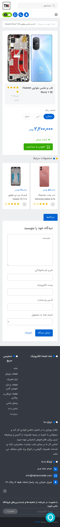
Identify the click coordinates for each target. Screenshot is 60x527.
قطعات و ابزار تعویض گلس (12, 386)
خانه (16, 368)
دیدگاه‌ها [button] (50, 217)
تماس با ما (13, 408)
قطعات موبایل (11, 374)
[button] (26, 14)
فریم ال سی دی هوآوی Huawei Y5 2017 (41, 197)
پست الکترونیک (45, 285)
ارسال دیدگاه (44, 333)
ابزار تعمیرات (12, 379)
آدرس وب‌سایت (45, 300)
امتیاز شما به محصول (42, 315)
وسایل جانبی (12, 403)
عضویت (10, 511)
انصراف (28, 333)
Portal (37, 522)
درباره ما (14, 414)
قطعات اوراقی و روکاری (11, 395)
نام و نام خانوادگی (44, 270)
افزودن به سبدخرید (36, 147)
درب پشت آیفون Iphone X (11, 197)
